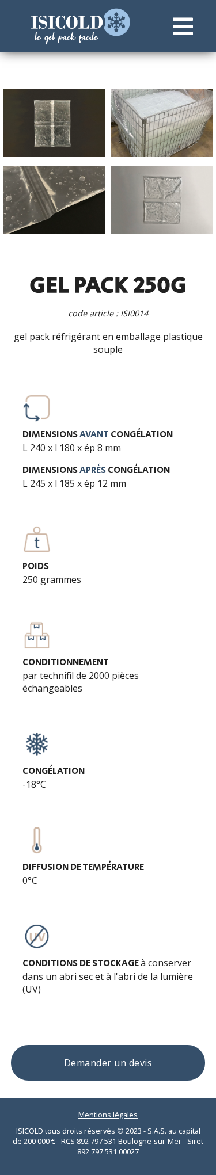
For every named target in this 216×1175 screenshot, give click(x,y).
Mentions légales (108, 1114)
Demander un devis (108, 1062)
